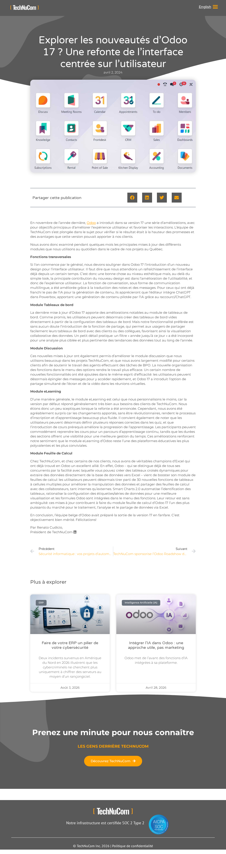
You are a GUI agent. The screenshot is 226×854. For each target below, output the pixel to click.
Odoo (91, 223)
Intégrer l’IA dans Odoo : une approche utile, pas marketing (156, 645)
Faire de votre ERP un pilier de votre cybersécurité (70, 645)
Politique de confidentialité (132, 846)
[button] (215, 7)
